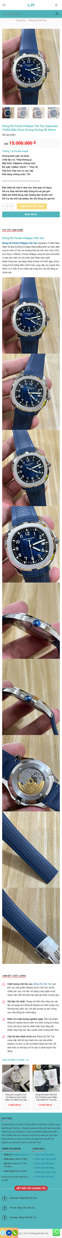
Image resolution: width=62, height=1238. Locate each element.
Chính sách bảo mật (44, 1176)
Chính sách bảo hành (44, 1154)
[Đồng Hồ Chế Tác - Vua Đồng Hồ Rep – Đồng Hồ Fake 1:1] (31, 5)
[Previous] (7, 66)
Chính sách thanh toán (45, 1172)
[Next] (55, 66)
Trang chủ (20, 20)
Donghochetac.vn (21, 1154)
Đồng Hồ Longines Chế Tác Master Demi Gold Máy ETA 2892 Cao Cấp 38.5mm (16, 1097)
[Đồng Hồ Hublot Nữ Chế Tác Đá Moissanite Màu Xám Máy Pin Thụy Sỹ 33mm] (46, 1078)
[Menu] (4, 4)
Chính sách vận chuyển (45, 1159)
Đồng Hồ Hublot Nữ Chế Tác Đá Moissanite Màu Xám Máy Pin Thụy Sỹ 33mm (46, 1097)
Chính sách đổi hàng (44, 1163)
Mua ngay (31, 214)
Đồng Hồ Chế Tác (38, 20)
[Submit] (56, 14)
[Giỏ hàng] (57, 5)
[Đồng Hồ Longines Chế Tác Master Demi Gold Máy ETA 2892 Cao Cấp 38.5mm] (16, 1078)
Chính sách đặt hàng (44, 1168)
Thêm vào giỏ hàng (32, 206)
